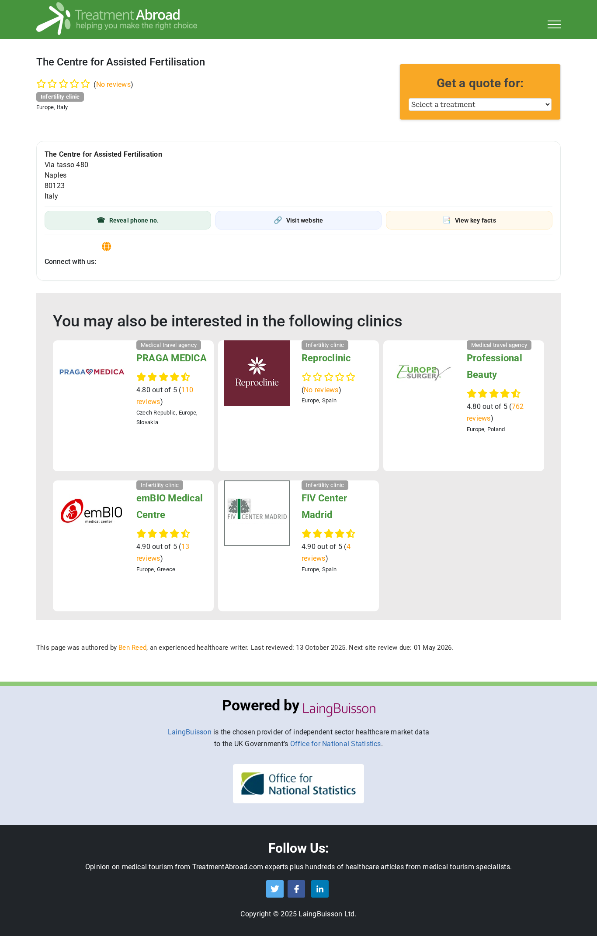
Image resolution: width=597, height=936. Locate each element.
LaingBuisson (190, 732)
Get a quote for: (480, 83)
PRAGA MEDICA (171, 358)
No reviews (113, 84)
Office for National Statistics (335, 744)
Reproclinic (326, 358)
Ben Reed (132, 647)
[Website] (106, 246)
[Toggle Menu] (554, 24)
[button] (128, 220)
